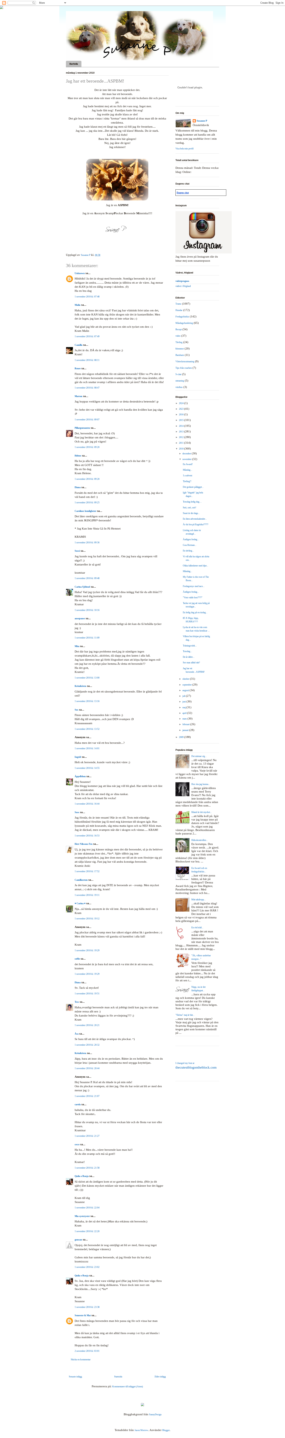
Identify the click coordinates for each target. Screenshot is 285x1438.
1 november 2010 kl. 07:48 (87, 296)
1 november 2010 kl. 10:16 (87, 610)
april (184, 713)
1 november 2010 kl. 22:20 (87, 1231)
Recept (178, 329)
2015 (181, 420)
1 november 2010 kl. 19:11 (87, 895)
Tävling (178, 342)
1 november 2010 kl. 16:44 (87, 803)
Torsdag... (187, 651)
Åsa (77, 1033)
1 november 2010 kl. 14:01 (87, 748)
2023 (181, 409)
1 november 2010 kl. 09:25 (87, 502)
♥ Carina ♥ (80, 903)
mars (184, 718)
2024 (181, 403)
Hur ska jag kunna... (200, 784)
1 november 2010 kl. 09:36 (87, 542)
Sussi (77, 551)
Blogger (166, 1430)
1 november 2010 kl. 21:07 (87, 1096)
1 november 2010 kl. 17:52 (87, 871)
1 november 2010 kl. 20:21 (87, 1025)
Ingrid (78, 757)
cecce (77, 1144)
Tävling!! (187, 481)
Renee (78, 368)
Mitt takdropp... (198, 899)
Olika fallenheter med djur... (195, 565)
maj (184, 707)
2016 (181, 414)
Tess (77, 1002)
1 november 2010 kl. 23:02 (87, 1267)
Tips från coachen (183, 368)
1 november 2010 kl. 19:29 (87, 950)
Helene (78, 455)
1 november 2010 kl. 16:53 (87, 835)
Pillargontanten (82, 428)
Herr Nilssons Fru (83, 844)
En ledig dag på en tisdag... (195, 612)
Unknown (80, 273)
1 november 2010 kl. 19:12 (87, 918)
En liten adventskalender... (195, 518)
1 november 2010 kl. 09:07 (87, 419)
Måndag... (187, 470)
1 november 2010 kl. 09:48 (87, 578)
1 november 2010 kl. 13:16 (87, 701)
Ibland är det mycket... (201, 812)
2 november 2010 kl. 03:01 (87, 1351)
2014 (181, 426)
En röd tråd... (197, 927)
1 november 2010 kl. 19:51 (87, 993)
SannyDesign (155, 1414)
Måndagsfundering (184, 323)
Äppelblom (80, 776)
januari (185, 730)
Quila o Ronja (82, 1176)
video (177, 335)
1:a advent (187, 475)
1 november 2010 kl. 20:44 (87, 1068)
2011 (181, 443)
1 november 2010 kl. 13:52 (87, 729)
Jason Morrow (141, 1430)
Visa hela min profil (184, 148)
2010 (181, 448)
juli (184, 696)
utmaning (179, 380)
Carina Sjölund (82, 586)
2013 (181, 431)
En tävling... (188, 550)
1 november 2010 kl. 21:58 (87, 1167)
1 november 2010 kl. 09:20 (87, 447)
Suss (77, 812)
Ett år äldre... (188, 657)
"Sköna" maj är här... (184, 1015)
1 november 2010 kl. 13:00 (87, 677)
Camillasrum (81, 880)
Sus (76, 709)
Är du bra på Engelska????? (195, 524)
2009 (181, 737)
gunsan (78, 1239)
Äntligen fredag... (191, 539)
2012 (181, 437)
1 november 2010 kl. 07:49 (87, 336)
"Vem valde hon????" (192, 597)
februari (186, 724)
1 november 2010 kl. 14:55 (87, 768)
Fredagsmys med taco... (194, 586)
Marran (78, 396)
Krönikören (80, 686)
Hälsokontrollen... (199, 840)
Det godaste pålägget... (193, 487)
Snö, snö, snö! (189, 507)
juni (184, 701)
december (187, 453)
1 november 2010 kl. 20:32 (87, 1044)
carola (78, 1104)
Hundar (178, 310)
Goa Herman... (189, 545)
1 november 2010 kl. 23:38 (87, 1307)
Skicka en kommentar (81, 1359)
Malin (77, 305)
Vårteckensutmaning (184, 361)
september (187, 684)
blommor (179, 348)
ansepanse (80, 618)
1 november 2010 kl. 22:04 (87, 1207)
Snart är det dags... (191, 513)
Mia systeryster (82, 1216)
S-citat (178, 374)
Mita (77, 646)
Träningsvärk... (190, 645)
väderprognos (182, 281)
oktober (186, 679)
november (187, 459)
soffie (77, 958)
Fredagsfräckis (182, 316)
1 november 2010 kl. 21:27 (87, 1136)
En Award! (188, 464)
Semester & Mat (83, 1315)
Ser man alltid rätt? (191, 662)
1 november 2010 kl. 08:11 (87, 360)
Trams (178, 303)
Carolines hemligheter (85, 511)
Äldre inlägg (160, 1376)
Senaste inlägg (75, 1376)
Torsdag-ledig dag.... (192, 501)
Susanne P (202, 120)
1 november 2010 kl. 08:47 (87, 387)
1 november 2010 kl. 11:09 (87, 637)
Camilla (78, 345)
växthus (179, 387)
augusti (186, 690)
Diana (78, 487)
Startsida (73, 63)
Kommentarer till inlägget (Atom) (127, 1386)
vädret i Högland (183, 286)
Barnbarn (179, 355)
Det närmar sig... (199, 756)
